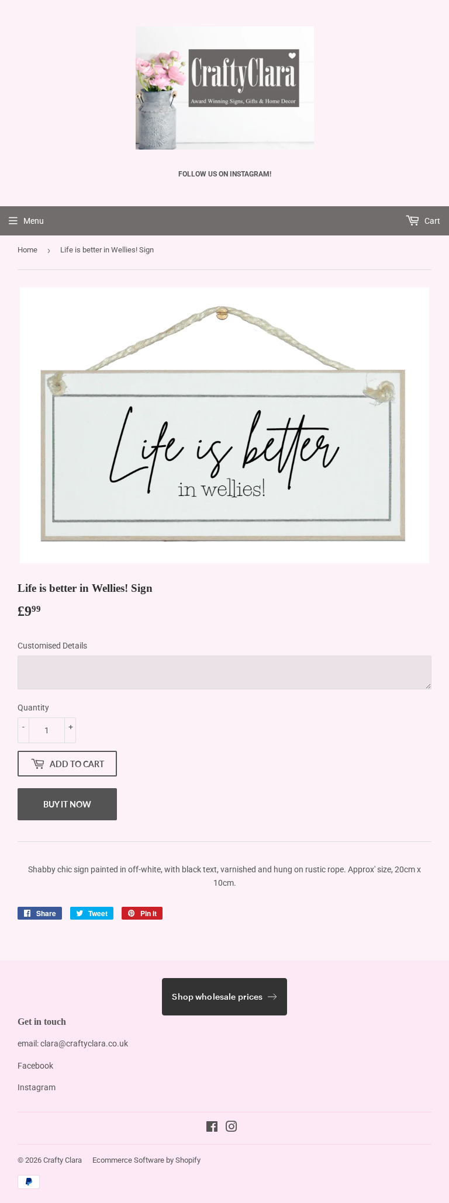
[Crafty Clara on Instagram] (231, 1128)
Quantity (33, 707)
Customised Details (52, 645)
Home (27, 249)
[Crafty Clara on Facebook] (212, 1128)
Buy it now (67, 804)
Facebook (35, 1065)
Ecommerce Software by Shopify (146, 1160)
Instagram (37, 1087)
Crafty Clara (62, 1160)
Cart (431, 221)
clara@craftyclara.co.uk (84, 1043)
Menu (33, 221)
